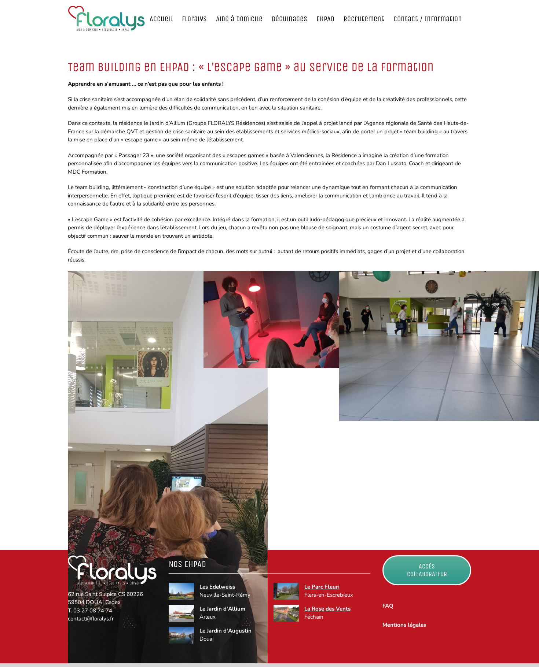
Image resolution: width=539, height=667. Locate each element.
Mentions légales (404, 625)
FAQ (387, 605)
